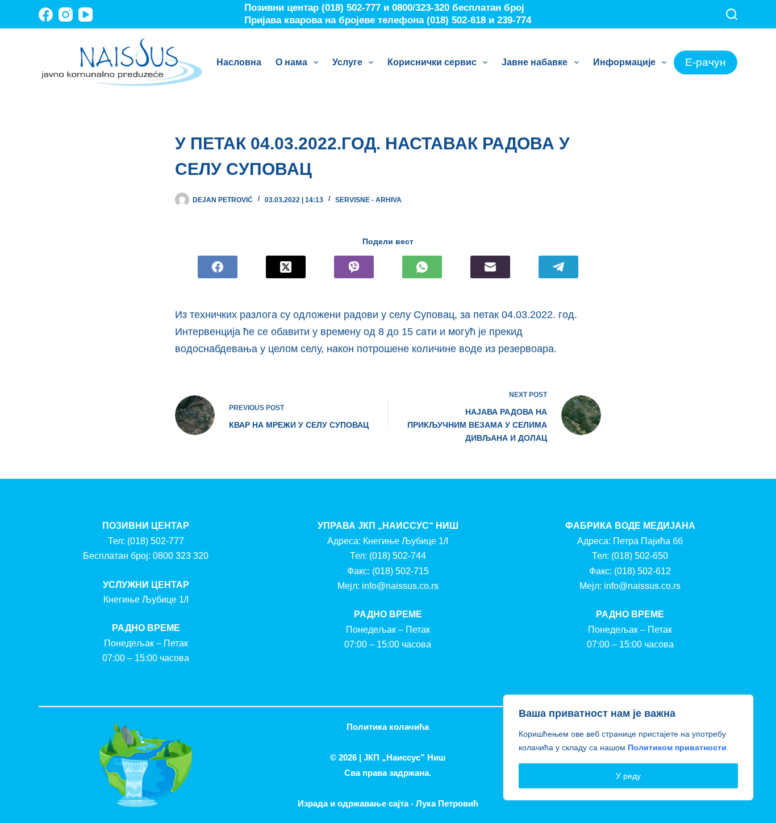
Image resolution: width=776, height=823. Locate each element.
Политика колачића (388, 727)
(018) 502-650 (639, 556)
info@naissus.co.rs (400, 586)
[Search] (731, 14)
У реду (628, 775)
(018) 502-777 (155, 541)
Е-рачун (705, 62)
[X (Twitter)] (286, 267)
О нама (291, 62)
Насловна (238, 62)
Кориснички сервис (432, 62)
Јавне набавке (535, 62)
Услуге (347, 62)
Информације (624, 62)
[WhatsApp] (422, 267)
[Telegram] (558, 267)
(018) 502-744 (397, 556)
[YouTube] (85, 14)
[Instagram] (66, 14)
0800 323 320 (180, 556)
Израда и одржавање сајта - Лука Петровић (388, 803)
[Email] (490, 267)
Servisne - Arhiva (368, 200)
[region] (628, 747)
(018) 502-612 (642, 571)
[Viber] (354, 267)
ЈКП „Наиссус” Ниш (405, 757)
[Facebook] (46, 14)
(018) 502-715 (400, 571)
